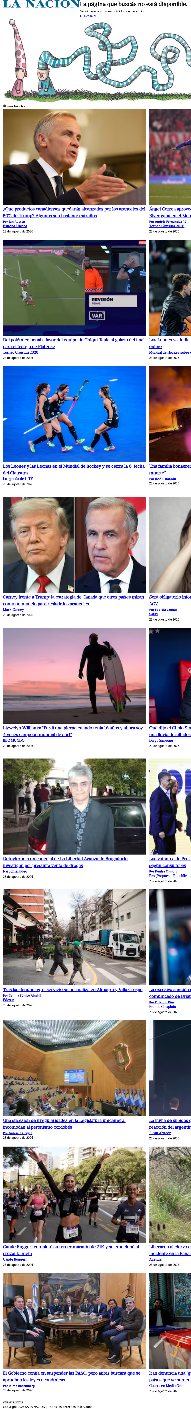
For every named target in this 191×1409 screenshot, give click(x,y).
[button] (74, 157)
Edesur (8, 1000)
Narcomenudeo (15, 871)
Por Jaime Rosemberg (19, 1386)
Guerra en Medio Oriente (168, 1386)
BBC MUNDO (14, 741)
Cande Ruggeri (14, 1259)
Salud (153, 614)
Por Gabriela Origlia (17, 1133)
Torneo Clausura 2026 (166, 226)
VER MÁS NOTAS (13, 1402)
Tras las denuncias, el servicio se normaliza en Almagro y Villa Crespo (73, 990)
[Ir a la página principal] (41, 6)
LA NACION (88, 16)
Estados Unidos (15, 226)
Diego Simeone (161, 741)
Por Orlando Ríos (161, 1002)
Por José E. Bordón (162, 479)
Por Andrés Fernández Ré (167, 222)
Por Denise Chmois (163, 871)
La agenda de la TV (18, 479)
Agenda (155, 1259)
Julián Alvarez (160, 1133)
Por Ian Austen (14, 222)
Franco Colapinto (162, 1007)
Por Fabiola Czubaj (163, 610)
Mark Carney (13, 610)
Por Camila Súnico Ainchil (22, 995)
